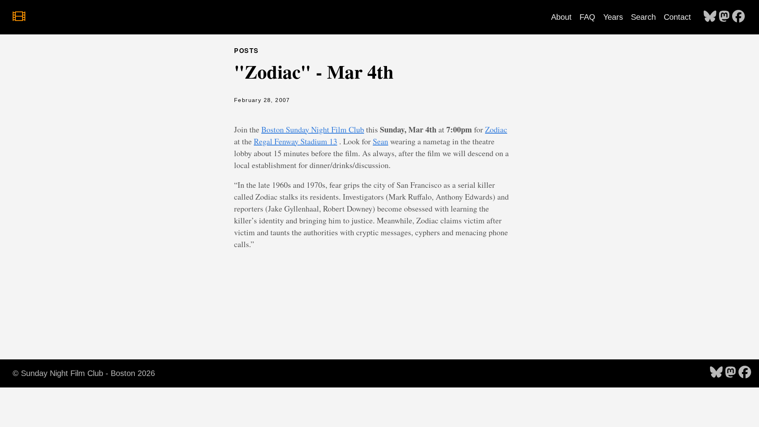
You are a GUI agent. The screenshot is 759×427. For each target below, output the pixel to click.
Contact (677, 17)
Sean (380, 141)
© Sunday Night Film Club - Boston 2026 (84, 373)
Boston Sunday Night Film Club (312, 129)
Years (613, 17)
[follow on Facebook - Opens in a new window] (738, 17)
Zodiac (496, 129)
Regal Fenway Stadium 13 (295, 141)
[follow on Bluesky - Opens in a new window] (710, 17)
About (561, 17)
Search (643, 17)
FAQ (587, 17)
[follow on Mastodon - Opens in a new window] (724, 17)
